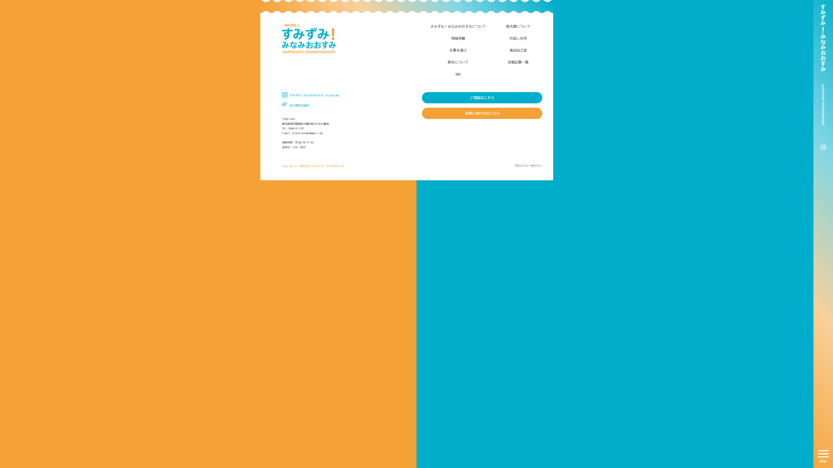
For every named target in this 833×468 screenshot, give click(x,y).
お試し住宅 (518, 38)
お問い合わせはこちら (482, 113)
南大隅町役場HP (300, 105)
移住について (458, 62)
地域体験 (458, 38)
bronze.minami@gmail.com (307, 133)
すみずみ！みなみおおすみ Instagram (314, 95)
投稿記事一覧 (518, 62)
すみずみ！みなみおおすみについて (458, 26)
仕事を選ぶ (458, 50)
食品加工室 (518, 50)
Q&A (458, 74)
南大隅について (518, 26)
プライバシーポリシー (528, 165)
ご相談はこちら (482, 97)
